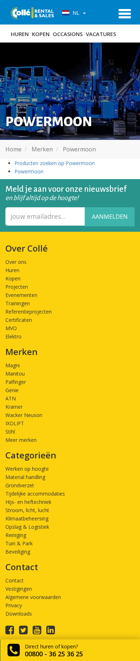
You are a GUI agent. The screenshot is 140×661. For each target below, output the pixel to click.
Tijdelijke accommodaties (35, 493)
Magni (12, 365)
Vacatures (101, 33)
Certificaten (18, 319)
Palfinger (15, 381)
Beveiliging (17, 551)
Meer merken (21, 439)
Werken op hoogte (27, 468)
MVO (11, 328)
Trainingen (17, 303)
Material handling (25, 477)
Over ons (16, 261)
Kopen (41, 33)
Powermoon (28, 171)
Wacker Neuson (23, 415)
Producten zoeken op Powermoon (54, 163)
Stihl (10, 431)
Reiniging (15, 535)
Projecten (16, 286)
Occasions (68, 33)
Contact (14, 580)
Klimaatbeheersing (26, 518)
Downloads (18, 613)
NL (75, 12)
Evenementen (21, 295)
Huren (20, 33)
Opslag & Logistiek (27, 526)
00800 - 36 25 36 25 (54, 653)
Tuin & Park (19, 543)
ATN (10, 398)
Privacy (13, 605)
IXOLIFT (14, 423)
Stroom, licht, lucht (27, 510)
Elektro (13, 336)
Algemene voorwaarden (33, 597)
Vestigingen (18, 588)
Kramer (14, 406)
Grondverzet (19, 485)
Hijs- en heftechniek (28, 501)
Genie (12, 390)
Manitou (15, 373)
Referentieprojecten (28, 311)
